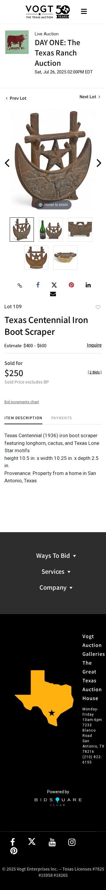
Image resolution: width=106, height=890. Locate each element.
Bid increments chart (21, 402)
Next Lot (88, 96)
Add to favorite (98, 307)
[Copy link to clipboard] (20, 285)
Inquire (94, 345)
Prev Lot (17, 98)
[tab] (23, 420)
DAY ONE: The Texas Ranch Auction (57, 52)
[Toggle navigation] (84, 12)
